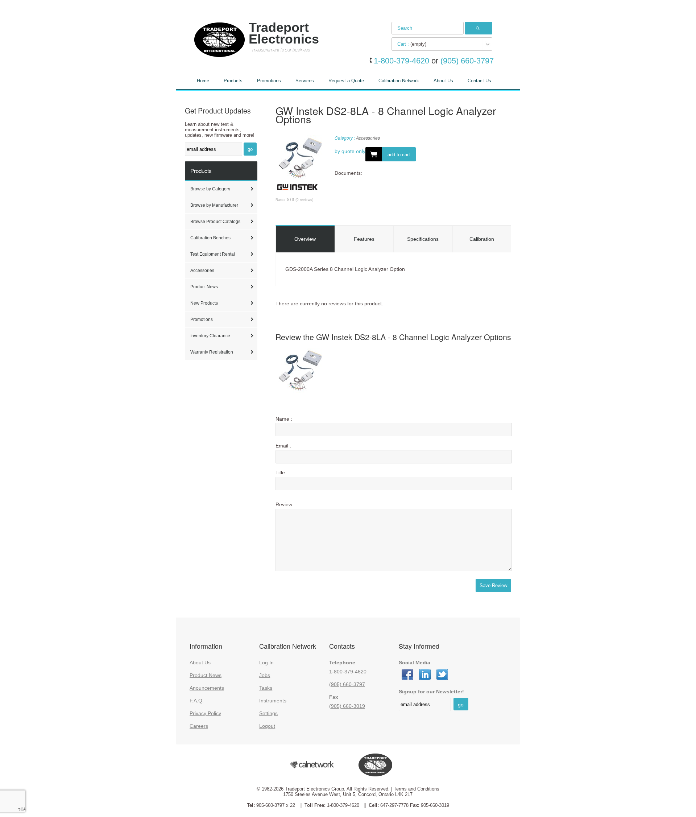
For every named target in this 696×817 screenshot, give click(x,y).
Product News (204, 286)
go (250, 149)
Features (364, 239)
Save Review (493, 585)
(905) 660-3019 (347, 706)
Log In (266, 662)
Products (233, 80)
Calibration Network (398, 80)
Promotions (269, 80)
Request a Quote (346, 80)
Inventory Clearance (210, 335)
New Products (204, 303)
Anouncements (207, 688)
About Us (443, 80)
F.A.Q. (197, 700)
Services (304, 80)
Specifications (423, 239)
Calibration (481, 239)
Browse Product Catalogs (215, 221)
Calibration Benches (210, 237)
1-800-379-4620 (347, 671)
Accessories (202, 270)
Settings (268, 713)
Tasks (265, 688)
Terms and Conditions (416, 789)
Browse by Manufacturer (214, 205)
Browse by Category (210, 188)
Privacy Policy (205, 713)
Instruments (272, 700)
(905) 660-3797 (347, 684)
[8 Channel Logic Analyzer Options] (300, 159)
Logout (267, 726)
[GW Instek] (297, 190)
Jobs (264, 675)
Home (203, 80)
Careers (199, 726)
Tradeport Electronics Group (314, 789)
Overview (305, 239)
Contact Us (479, 80)
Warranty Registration (211, 352)
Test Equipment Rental (212, 254)
